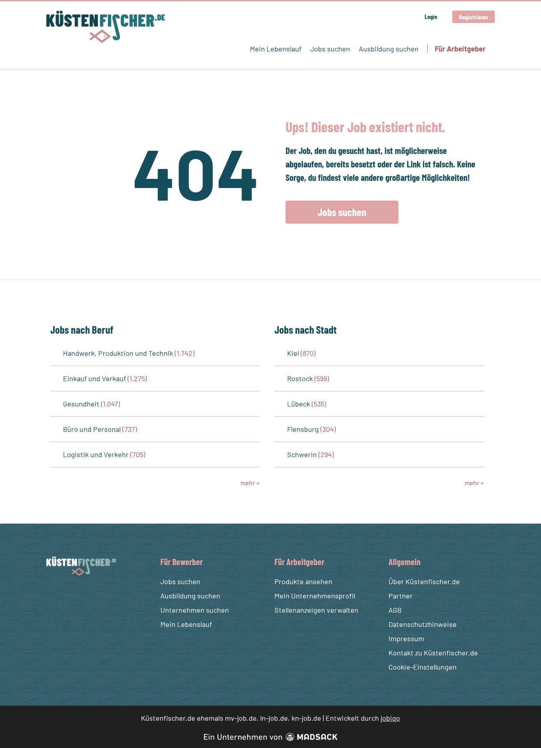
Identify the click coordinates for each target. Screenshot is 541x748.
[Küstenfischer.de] (105, 27)
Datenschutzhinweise (423, 624)
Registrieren (473, 17)
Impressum (406, 638)
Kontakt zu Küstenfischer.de (433, 652)
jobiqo (390, 718)
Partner (401, 595)
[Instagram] (68, 594)
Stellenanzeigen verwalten (316, 610)
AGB (395, 610)
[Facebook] (53, 594)
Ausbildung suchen (389, 48)
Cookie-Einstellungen (423, 667)
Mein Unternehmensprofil (314, 595)
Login (431, 16)
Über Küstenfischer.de (424, 581)
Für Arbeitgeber (460, 48)
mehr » (250, 482)
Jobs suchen (330, 48)
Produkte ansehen (303, 581)
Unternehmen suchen (194, 610)
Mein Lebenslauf (275, 48)
